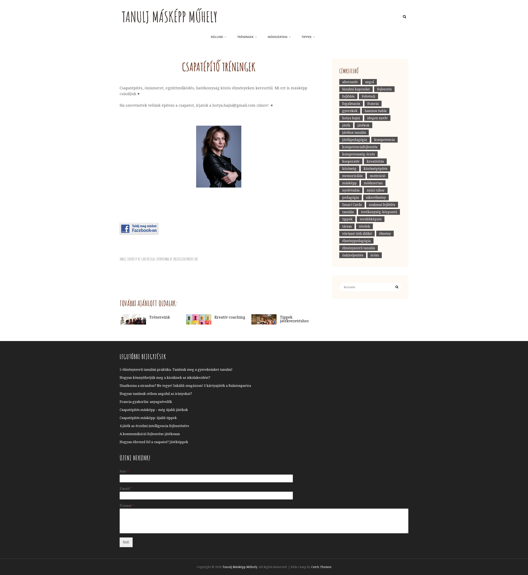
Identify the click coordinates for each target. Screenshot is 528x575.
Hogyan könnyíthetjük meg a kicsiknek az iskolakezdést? (165, 377)
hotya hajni (351, 118)
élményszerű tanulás (358, 248)
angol (369, 82)
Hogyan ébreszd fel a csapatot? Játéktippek (154, 442)
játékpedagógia (354, 139)
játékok (363, 125)
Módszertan (277, 37)
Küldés (126, 542)
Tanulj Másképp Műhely (169, 17)
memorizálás (352, 176)
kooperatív (350, 161)
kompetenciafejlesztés (359, 147)
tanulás (348, 212)
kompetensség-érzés (358, 154)
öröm (374, 255)
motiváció (377, 176)
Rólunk (217, 37)
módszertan (373, 183)
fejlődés (348, 96)
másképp (349, 183)
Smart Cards (352, 204)
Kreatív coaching (229, 317)
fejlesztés (384, 89)
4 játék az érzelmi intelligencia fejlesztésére (154, 426)
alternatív (350, 82)
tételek (364, 226)
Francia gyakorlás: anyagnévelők (146, 401)
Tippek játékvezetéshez (294, 319)
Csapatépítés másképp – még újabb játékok (154, 409)
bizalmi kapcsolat (356, 89)
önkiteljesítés (352, 255)
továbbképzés (371, 219)
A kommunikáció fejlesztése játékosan (150, 434)
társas (347, 226)
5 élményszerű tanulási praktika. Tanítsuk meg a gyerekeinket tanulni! (176, 369)
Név (124, 471)
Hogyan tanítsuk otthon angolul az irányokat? (156, 393)
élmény (385, 233)
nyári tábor (376, 190)
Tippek (306, 37)
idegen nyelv (377, 118)
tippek (347, 219)
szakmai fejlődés (382, 204)
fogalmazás (351, 103)
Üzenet (127, 506)
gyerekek (349, 111)
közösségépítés (375, 168)
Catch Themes (321, 567)
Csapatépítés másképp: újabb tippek (148, 418)
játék (346, 125)
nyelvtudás (350, 190)
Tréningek (245, 37)
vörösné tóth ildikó (357, 233)
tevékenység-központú (379, 212)
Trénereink (159, 317)
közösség (349, 168)
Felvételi (368, 96)
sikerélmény (376, 197)
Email (126, 488)
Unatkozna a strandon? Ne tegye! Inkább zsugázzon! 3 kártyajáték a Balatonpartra (185, 385)
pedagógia (350, 197)
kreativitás (375, 161)
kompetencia (384, 139)
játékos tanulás (354, 132)
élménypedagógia (356, 241)
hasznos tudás (376, 111)
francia (373, 103)
